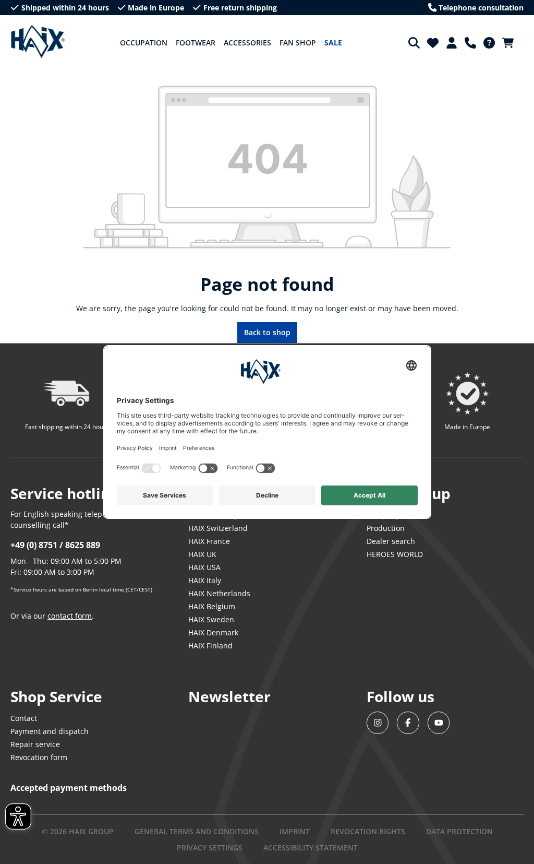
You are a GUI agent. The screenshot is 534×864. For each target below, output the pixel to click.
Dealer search (391, 541)
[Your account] (451, 42)
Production (386, 528)
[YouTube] (439, 723)
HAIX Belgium (211, 606)
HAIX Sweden (211, 619)
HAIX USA (204, 567)
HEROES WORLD (395, 554)
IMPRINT (295, 831)
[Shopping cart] (511, 42)
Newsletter (229, 696)
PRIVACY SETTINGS (209, 848)
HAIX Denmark (213, 632)
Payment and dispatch (49, 731)
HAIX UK (202, 554)
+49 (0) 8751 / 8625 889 (55, 545)
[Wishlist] (432, 42)
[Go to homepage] (37, 41)
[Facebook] (408, 723)
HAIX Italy (204, 580)
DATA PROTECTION (459, 831)
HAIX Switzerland (218, 528)
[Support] (470, 42)
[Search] (414, 42)
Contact (23, 718)
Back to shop (267, 332)
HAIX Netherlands (219, 593)
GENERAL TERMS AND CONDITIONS (197, 831)
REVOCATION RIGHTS (368, 831)
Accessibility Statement (310, 848)
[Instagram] (378, 723)
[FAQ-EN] (489, 42)
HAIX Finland (210, 645)
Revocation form (38, 757)
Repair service (35, 744)
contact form (69, 616)
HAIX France (209, 541)
